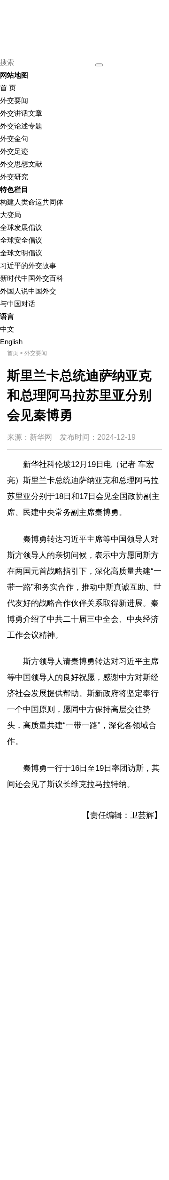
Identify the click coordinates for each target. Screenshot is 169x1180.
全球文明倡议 (21, 253)
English (11, 342)
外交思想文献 (21, 164)
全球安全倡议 (21, 240)
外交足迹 (14, 151)
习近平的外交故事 (28, 265)
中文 (7, 329)
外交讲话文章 (21, 113)
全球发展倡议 (21, 227)
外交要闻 (14, 100)
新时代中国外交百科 (31, 278)
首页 (12, 353)
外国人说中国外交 (28, 291)
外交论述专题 (21, 126)
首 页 (8, 88)
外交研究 (14, 177)
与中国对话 (17, 304)
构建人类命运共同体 (31, 202)
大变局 (10, 215)
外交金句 (14, 139)
